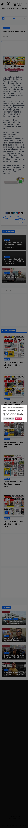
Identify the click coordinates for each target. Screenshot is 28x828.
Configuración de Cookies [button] (9, 418)
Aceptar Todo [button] (18, 418)
